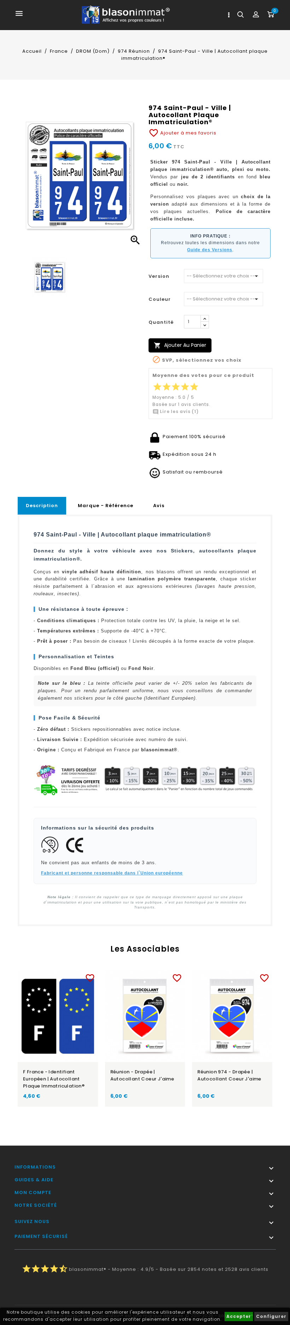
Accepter (238, 1316)
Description (42, 505)
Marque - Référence (105, 505)
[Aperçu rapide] (64, 976)
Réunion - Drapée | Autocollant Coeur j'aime (142, 1075)
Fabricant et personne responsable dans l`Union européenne (112, 873)
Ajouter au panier (180, 345)
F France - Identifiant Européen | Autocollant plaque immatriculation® (54, 1078)
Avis (158, 505)
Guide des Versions (209, 249)
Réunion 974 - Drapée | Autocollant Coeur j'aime (229, 1075)
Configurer (271, 1316)
